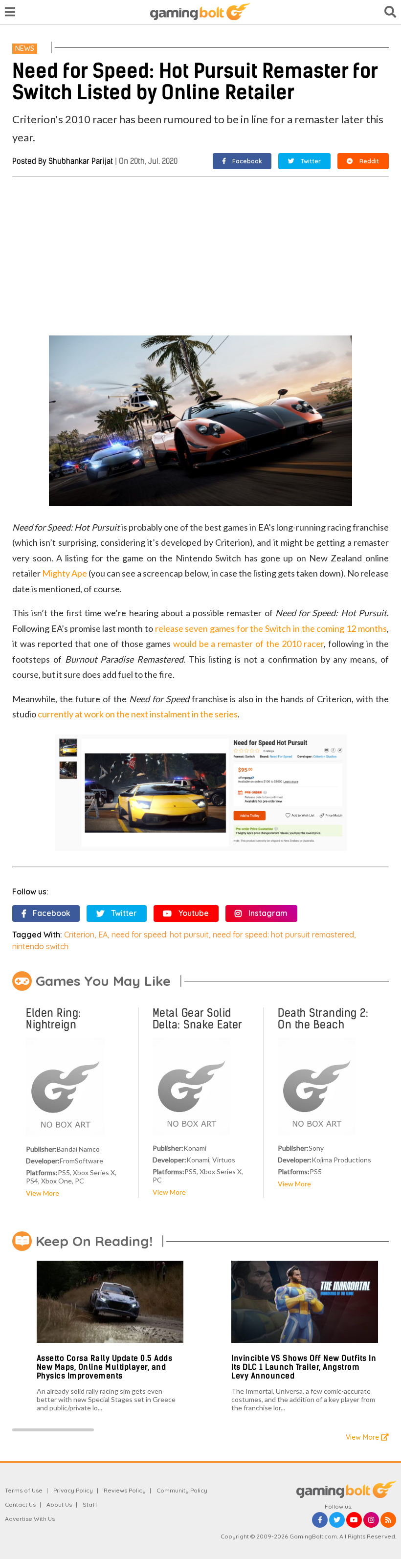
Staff (90, 1504)
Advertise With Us (30, 1518)
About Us (59, 1504)
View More (42, 1193)
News (24, 48)
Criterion (79, 934)
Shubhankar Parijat (80, 161)
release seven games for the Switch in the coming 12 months (271, 628)
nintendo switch (40, 946)
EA (103, 934)
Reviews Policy (125, 1490)
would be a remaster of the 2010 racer (248, 643)
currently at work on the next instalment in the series (138, 714)
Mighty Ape (64, 573)
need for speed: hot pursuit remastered (283, 934)
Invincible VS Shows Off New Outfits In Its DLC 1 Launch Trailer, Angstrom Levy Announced (303, 1367)
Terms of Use (24, 1490)
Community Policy (181, 1490)
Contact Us (20, 1504)
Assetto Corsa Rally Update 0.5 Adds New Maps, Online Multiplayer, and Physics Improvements (105, 1367)
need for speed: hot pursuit (160, 934)
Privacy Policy (73, 1490)
